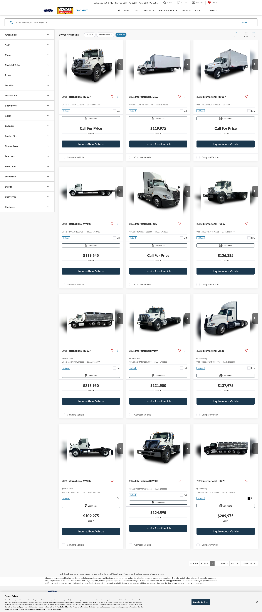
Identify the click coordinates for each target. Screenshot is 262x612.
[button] (120, 64)
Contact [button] (212, 10)
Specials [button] (149, 10)
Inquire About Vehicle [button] (91, 144)
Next (224, 563)
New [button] (126, 10)
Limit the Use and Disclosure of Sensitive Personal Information (38, 609)
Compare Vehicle (75, 157)
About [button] (199, 10)
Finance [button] (186, 10)
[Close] (257, 601)
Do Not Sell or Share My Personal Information (71, 607)
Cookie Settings (200, 602)
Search (244, 22)
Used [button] (136, 10)
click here (92, 602)
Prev (205, 563)
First (195, 563)
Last (234, 563)
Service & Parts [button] (168, 10)
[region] (91, 138)
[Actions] (117, 97)
